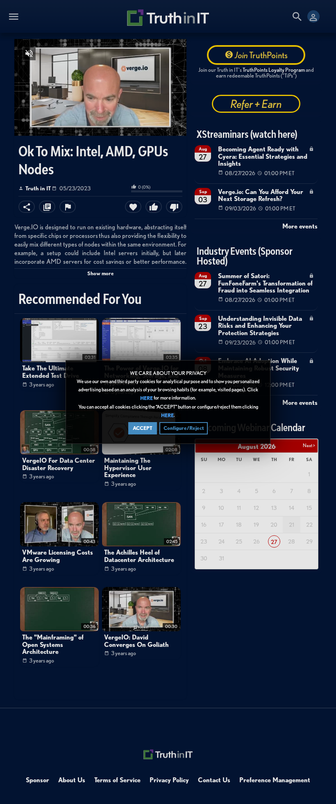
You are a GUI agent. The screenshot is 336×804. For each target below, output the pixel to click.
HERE (146, 398)
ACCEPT (142, 428)
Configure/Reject (183, 428)
